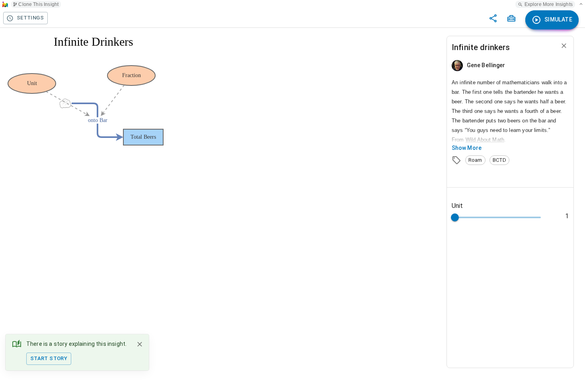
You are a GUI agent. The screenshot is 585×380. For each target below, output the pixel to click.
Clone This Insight (38, 4)
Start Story (48, 358)
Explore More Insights (549, 4)
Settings (30, 18)
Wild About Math (485, 140)
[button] (475, 160)
